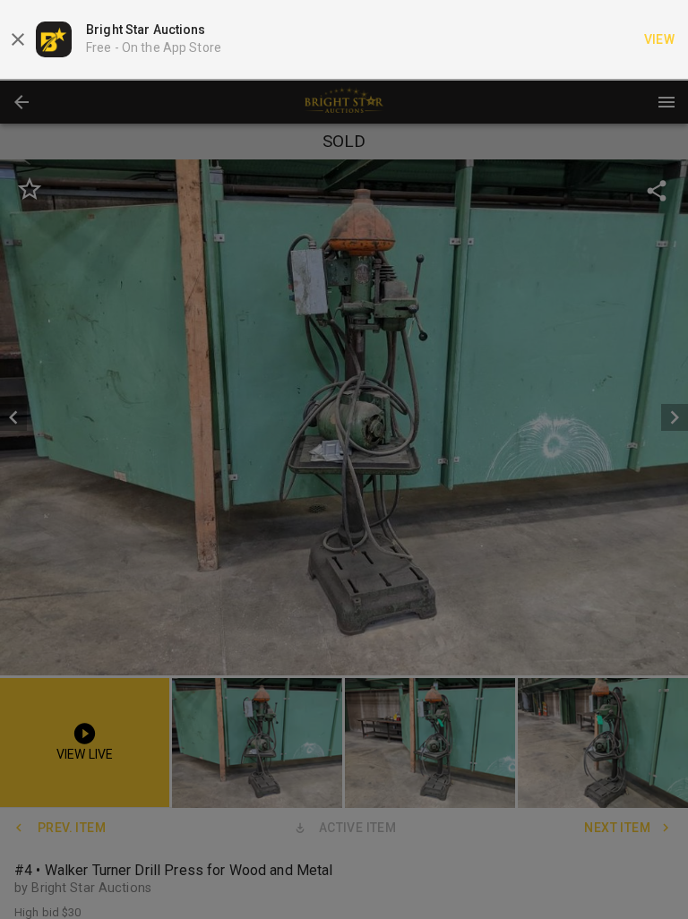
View (659, 39)
